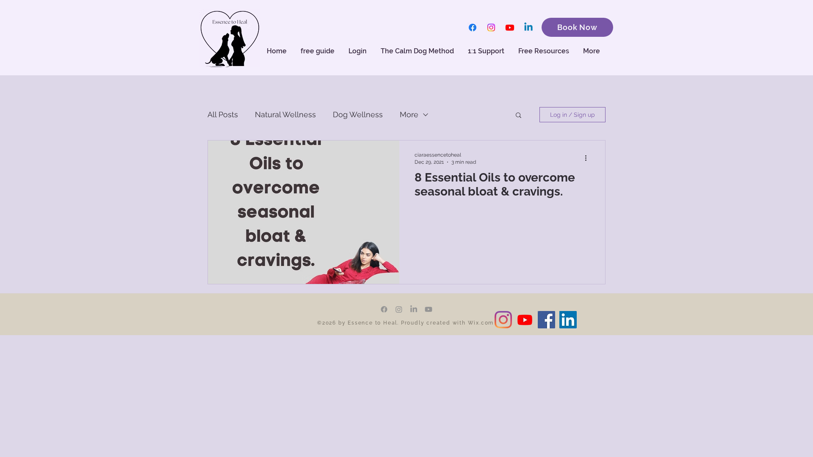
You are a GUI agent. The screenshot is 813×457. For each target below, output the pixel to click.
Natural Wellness (285, 114)
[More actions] (588, 158)
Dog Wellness (358, 114)
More (409, 114)
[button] (544, 51)
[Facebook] (472, 27)
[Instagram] (491, 27)
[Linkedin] (528, 27)
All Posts (222, 114)
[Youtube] (510, 27)
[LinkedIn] (413, 309)
